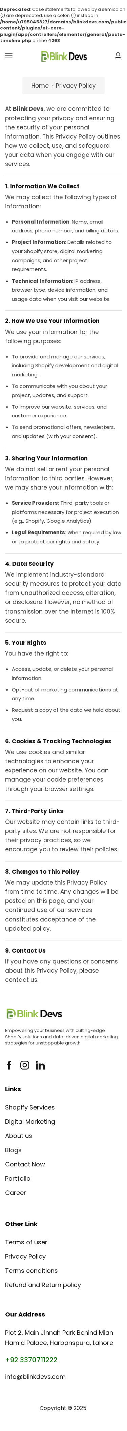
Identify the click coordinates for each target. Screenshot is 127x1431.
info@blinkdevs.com (35, 1376)
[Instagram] (24, 1065)
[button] (9, 55)
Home (40, 86)
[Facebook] (9, 1065)
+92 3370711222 (31, 1360)
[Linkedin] (40, 1065)
